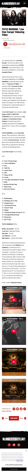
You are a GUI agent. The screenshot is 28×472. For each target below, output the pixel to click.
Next (21, 418)
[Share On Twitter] (17, 409)
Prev (6, 418)
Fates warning (6, 411)
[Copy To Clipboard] (24, 409)
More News (13, 418)
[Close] (26, 450)
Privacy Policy (20, 460)
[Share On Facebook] (14, 409)
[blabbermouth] (11, 4)
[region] (14, 460)
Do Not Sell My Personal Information (14, 464)
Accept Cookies (14, 469)
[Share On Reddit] (21, 409)
